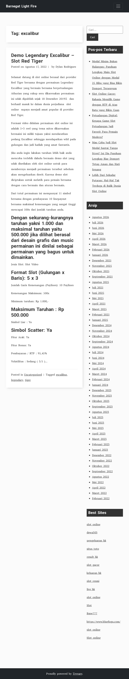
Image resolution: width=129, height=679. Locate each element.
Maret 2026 (99, 244)
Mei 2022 (98, 482)
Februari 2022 (101, 498)
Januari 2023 (100, 449)
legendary (17, 380)
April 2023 (98, 433)
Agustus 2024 (100, 347)
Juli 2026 (97, 222)
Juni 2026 (98, 228)
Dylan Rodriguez (66, 67)
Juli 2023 (97, 417)
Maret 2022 (99, 493)
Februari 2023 (101, 444)
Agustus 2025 (100, 282)
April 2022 (98, 487)
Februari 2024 (101, 379)
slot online (93, 524)
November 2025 (102, 266)
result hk (92, 557)
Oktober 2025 (100, 271)
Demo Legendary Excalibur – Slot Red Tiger (42, 58)
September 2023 (102, 406)
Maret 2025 (99, 309)
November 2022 (102, 460)
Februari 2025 (101, 314)
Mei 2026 (98, 233)
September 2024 (102, 341)
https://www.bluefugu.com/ (103, 621)
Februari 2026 (101, 249)
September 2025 (102, 276)
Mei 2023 (98, 428)
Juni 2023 (98, 422)
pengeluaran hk (96, 540)
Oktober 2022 (100, 466)
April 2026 (98, 239)
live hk (91, 589)
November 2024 (102, 331)
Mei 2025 (98, 298)
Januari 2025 (100, 320)
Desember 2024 (101, 325)
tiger (28, 380)
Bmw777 (92, 613)
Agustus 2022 (100, 477)
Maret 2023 (99, 439)
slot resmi (93, 581)
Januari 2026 (100, 255)
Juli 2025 (97, 287)
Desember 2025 (101, 260)
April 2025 (98, 303)
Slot (89, 605)
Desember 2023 (101, 390)
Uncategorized (33, 374)
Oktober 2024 (100, 336)
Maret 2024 (99, 374)
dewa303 (92, 532)
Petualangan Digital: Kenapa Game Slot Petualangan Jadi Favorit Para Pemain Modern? (105, 126)
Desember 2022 (101, 455)
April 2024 (98, 368)
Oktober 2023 (100, 401)
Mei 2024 (98, 363)
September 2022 (102, 471)
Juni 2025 (98, 293)
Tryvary (77, 673)
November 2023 (102, 395)
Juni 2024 (98, 358)
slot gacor (93, 565)
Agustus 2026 (100, 217)
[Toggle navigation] (118, 6)
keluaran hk (94, 573)
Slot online (94, 638)
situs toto (93, 549)
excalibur (61, 374)
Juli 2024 (97, 352)
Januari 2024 (100, 385)
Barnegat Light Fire (21, 6)
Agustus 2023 (100, 412)
